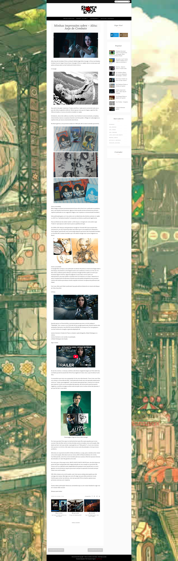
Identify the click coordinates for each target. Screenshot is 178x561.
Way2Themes (99, 558)
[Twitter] (97, 496)
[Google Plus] (94, 496)
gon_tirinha (112, 129)
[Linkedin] (99, 496)
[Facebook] (92, 496)
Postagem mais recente (56, 550)
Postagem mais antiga (95, 550)
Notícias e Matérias (107, 18)
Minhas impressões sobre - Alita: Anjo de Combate (121, 91)
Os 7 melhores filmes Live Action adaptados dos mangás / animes (121, 74)
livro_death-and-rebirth (116, 134)
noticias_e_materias (80, 31)
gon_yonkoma (113, 132)
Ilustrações (94, 18)
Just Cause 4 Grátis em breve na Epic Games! (59, 516)
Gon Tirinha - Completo (122, 102)
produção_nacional (114, 142)
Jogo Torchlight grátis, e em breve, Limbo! (92, 516)
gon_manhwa (112, 127)
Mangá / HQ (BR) (81, 18)
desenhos (111, 124)
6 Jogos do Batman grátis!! (75, 515)
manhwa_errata (113, 137)
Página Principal (68, 18)
